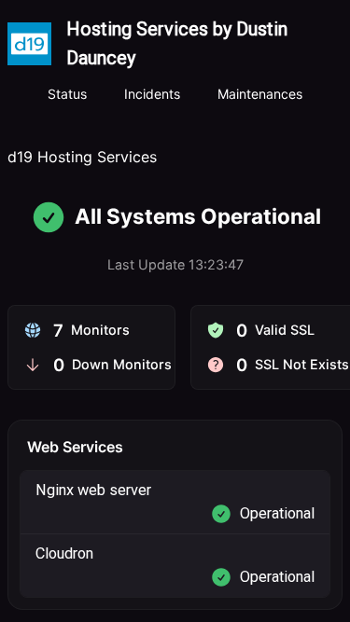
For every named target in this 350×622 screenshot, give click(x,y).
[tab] (67, 95)
